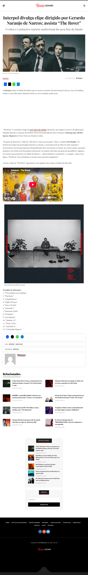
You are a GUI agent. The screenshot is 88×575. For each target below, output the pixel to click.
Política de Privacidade (19, 522)
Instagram (44, 531)
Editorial (51, 525)
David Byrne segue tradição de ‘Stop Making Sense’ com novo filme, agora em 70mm (47, 457)
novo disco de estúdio (38, 130)
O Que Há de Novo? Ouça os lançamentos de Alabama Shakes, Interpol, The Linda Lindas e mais (48, 448)
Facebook (40, 531)
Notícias (6, 78)
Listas (44, 525)
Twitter (48, 531)
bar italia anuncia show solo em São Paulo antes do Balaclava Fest (48, 479)
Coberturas (77, 522)
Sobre (7, 522)
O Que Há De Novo (55, 522)
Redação (80, 78)
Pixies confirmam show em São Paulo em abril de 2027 (47, 472)
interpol (12, 344)
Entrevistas (67, 522)
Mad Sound (44, 543)
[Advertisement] (44, 111)
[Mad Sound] (44, 5)
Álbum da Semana (34, 522)
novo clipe (19, 344)
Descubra (45, 522)
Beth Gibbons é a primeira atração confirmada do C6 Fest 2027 (45, 465)
